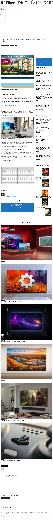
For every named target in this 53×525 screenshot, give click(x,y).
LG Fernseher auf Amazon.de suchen (9, 105)
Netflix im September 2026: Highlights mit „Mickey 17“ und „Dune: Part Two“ (43, 156)
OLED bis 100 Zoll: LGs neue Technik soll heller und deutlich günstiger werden (13, 341)
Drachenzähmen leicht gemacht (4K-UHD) (43, 216)
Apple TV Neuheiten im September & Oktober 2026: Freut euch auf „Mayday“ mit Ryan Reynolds (43, 129)
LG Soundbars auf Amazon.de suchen (9, 107)
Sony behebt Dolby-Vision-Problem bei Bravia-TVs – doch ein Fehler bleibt (12, 301)
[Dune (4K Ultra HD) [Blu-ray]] (45, 206)
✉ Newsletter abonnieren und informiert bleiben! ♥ (10, 495)
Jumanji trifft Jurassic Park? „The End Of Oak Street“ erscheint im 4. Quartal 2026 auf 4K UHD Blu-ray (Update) (44, 96)
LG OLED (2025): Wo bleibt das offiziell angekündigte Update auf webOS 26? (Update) (14, 420)
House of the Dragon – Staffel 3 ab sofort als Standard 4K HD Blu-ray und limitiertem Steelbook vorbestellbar (44, 106)
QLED (15, 45)
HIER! (13, 503)
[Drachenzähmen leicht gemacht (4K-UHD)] (48, 215)
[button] (43, 0)
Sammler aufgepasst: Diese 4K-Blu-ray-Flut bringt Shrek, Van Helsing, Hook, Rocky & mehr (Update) (43, 87)
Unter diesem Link (12, 144)
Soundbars (11, 45)
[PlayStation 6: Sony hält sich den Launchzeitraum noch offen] (26, 441)
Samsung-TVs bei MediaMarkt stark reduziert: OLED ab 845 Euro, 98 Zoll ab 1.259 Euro (43, 121)
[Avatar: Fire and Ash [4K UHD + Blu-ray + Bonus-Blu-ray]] (45, 186)
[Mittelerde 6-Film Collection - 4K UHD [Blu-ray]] (45, 176)
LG (13, 45)
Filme (37, 100)
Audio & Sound (7, 45)
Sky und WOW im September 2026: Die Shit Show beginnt (43, 79)
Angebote (38, 151)
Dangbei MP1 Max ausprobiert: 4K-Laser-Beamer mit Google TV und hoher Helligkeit (44, 72)
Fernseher (7, 190)
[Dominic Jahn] (3, 195)
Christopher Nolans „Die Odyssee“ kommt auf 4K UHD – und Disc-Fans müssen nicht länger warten (43, 138)
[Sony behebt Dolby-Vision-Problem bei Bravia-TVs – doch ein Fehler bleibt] (26, 282)
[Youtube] (32, 0)
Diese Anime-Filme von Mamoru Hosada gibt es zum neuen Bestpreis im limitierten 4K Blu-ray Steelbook (44, 148)
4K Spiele (2, 459)
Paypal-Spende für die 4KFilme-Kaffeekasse (11, 196)
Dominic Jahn (5, 77)
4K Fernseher (3, 45)
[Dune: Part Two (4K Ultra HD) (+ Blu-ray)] (45, 196)
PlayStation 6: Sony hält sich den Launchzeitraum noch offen (10, 460)
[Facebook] (31, 0)
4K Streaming (38, 81)
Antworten (6, 472)
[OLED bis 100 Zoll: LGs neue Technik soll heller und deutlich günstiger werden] (26, 322)
